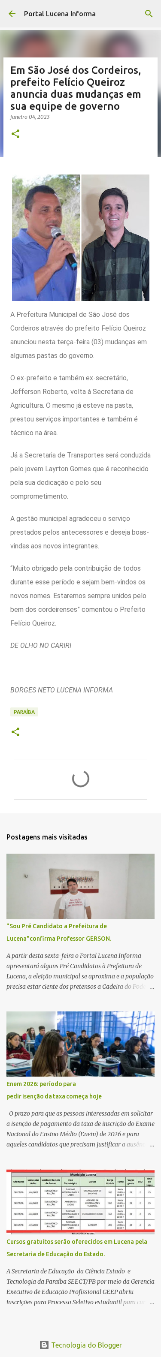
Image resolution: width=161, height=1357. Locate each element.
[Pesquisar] (149, 13)
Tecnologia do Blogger (85, 1345)
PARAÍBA (24, 712)
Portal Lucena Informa (60, 14)
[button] (15, 134)
